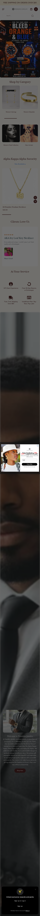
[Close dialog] (38, 446)
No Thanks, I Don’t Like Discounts (29, 466)
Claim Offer (29, 464)
